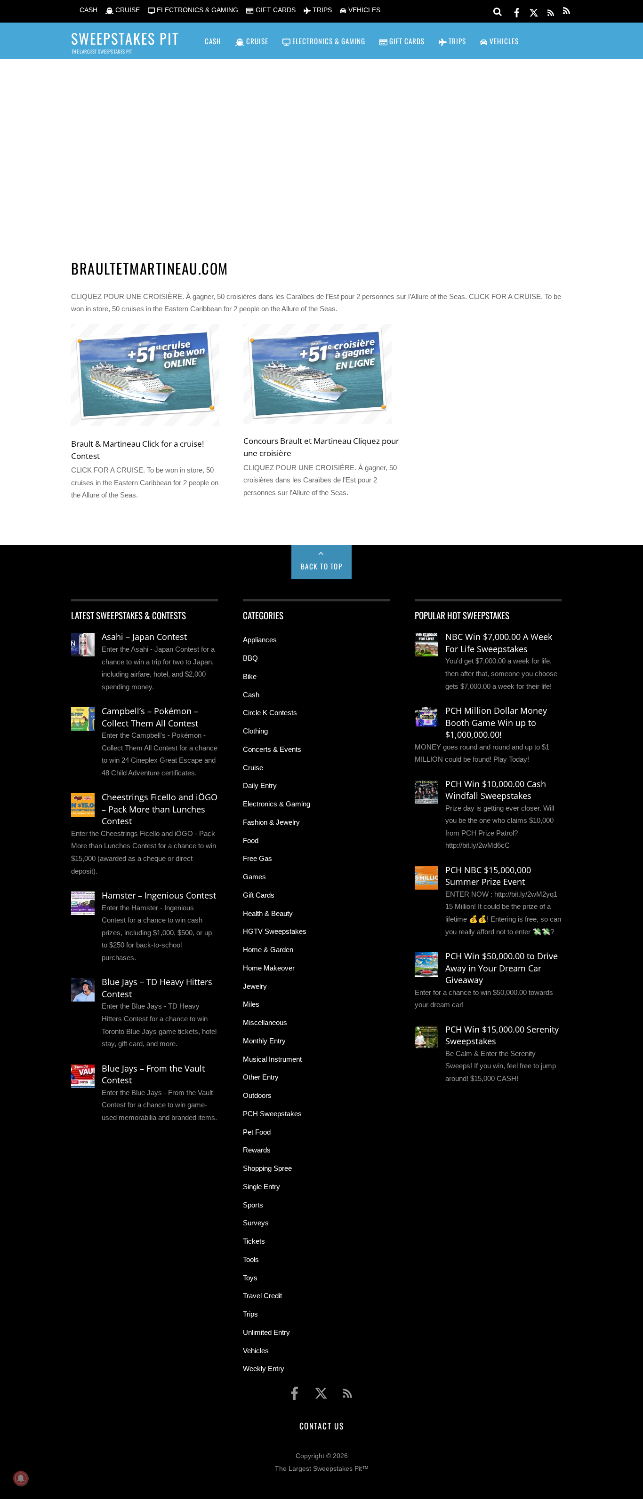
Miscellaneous (265, 1022)
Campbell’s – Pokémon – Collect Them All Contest (150, 717)
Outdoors (257, 1095)
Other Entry (261, 1077)
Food (250, 840)
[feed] (550, 11)
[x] (533, 11)
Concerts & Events (272, 749)
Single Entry (261, 1187)
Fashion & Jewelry (271, 822)
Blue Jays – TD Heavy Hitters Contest (157, 988)
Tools (251, 1259)
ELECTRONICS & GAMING (196, 10)
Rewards (257, 1150)
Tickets (254, 1241)
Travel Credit (262, 1296)
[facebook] (516, 11)
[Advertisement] (321, 146)
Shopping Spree (267, 1168)
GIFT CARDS (274, 10)
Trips (250, 1314)
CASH (87, 10)
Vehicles (256, 1351)
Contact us (321, 1426)
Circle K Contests (270, 713)
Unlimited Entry (266, 1332)
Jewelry (255, 986)
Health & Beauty (268, 913)
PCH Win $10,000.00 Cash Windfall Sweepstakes (495, 790)
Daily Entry (260, 785)
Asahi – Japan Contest (144, 636)
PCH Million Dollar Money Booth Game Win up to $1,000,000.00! (496, 722)
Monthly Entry (264, 1041)
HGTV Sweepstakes (274, 931)
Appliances (260, 640)
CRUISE (126, 10)
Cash (251, 695)
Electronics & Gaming (276, 804)
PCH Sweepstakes (272, 1114)
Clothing (255, 731)
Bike (250, 676)
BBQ (250, 658)
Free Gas (257, 858)
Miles (251, 1004)
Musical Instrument (272, 1059)
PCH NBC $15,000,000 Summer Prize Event (488, 876)
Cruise (253, 768)
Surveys (256, 1223)
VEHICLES (363, 10)
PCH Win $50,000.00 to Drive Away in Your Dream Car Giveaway (501, 968)
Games (254, 877)
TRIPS (321, 10)
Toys (250, 1278)
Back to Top (322, 566)
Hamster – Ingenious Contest (159, 895)
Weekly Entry (263, 1369)
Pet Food (257, 1132)
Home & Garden (268, 950)
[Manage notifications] (20, 1478)
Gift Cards (258, 895)
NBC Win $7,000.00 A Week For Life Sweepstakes (498, 643)
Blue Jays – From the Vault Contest (153, 1074)
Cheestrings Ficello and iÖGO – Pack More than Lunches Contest (159, 809)
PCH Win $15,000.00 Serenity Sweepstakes (502, 1035)
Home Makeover (269, 968)
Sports (253, 1205)
